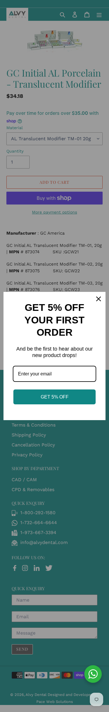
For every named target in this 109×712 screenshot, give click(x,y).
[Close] (99, 299)
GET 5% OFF (55, 396)
